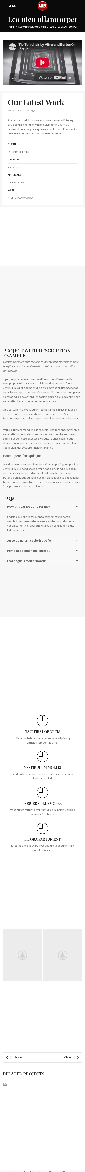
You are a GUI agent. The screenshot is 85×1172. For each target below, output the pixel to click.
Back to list (42, 1057)
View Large (79, 1086)
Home (11, 27)
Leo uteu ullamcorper (32, 27)
